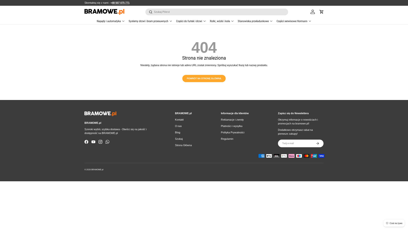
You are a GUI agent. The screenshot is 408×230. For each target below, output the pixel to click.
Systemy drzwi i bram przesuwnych (148, 21)
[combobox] (216, 12)
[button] (321, 11)
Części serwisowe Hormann (292, 21)
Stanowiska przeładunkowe (253, 21)
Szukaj (179, 139)
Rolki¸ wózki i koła (220, 21)
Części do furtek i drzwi (189, 21)
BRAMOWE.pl (97, 170)
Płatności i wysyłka (231, 126)
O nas (178, 126)
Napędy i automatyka (109, 21)
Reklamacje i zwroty (232, 119)
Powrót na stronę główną (204, 78)
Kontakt (179, 119)
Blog (177, 132)
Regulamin (227, 139)
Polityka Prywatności (232, 132)
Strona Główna (183, 145)
